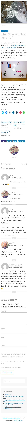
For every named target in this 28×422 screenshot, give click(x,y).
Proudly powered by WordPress (11, 418)
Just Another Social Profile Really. (14, 9)
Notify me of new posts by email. (11, 367)
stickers (22, 141)
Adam (12, 242)
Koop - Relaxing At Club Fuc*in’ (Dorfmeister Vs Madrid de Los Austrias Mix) (19, 123)
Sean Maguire (15, 264)
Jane (11, 175)
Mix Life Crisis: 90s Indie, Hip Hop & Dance (13, 397)
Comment (3, 311)
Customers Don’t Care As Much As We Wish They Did (13, 404)
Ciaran (14, 157)
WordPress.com (18, 420)
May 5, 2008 (5, 31)
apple (10, 141)
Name (3, 328)
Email (3, 337)
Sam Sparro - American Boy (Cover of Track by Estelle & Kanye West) (6, 122)
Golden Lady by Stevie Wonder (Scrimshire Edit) (12, 407)
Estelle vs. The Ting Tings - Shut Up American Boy (5, 132)
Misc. (4, 141)
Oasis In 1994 (8, 394)
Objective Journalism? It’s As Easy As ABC (14, 400)
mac (15, 141)
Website (3, 345)
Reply (14, 187)
